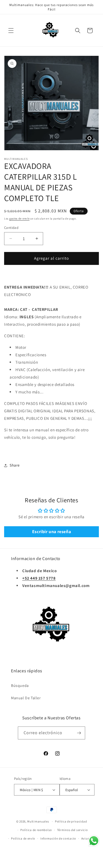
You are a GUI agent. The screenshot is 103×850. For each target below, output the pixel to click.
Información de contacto (58, 838)
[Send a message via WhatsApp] (93, 840)
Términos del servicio (72, 830)
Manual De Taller (26, 697)
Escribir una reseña (51, 531)
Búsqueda (20, 685)
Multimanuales (38, 821)
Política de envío (23, 838)
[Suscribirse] (79, 732)
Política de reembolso (36, 830)
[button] (11, 30)
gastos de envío (19, 218)
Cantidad (11, 227)
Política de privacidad (71, 821)
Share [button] (15, 465)
